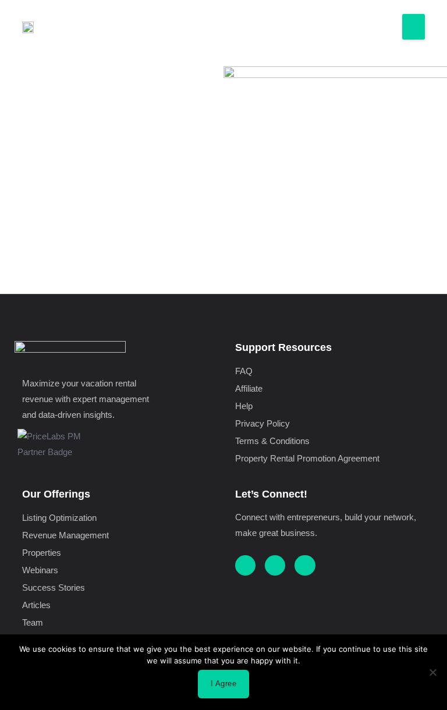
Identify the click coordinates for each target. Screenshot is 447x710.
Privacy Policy (262, 423)
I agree (224, 683)
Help (244, 406)
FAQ (244, 371)
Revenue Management (65, 535)
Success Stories (53, 587)
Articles (36, 605)
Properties (41, 553)
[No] (432, 672)
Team (32, 622)
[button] (413, 27)
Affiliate (248, 388)
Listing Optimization (59, 518)
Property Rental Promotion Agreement (307, 458)
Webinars (40, 570)
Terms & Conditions (272, 441)
